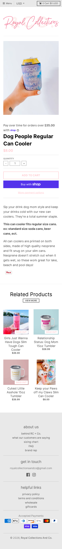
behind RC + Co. (31, 433)
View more (31, 300)
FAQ (31, 446)
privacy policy (31, 494)
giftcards (31, 506)
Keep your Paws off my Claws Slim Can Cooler (46, 392)
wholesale (31, 502)
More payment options (31, 192)
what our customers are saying (31, 437)
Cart (50, 3)
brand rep (31, 450)
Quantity (8, 158)
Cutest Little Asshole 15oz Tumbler (16, 392)
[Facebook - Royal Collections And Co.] (28, 475)
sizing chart (31, 441)
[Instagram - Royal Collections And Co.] (34, 475)
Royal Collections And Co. (36, 537)
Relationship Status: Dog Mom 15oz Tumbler (46, 342)
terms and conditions (31, 498)
